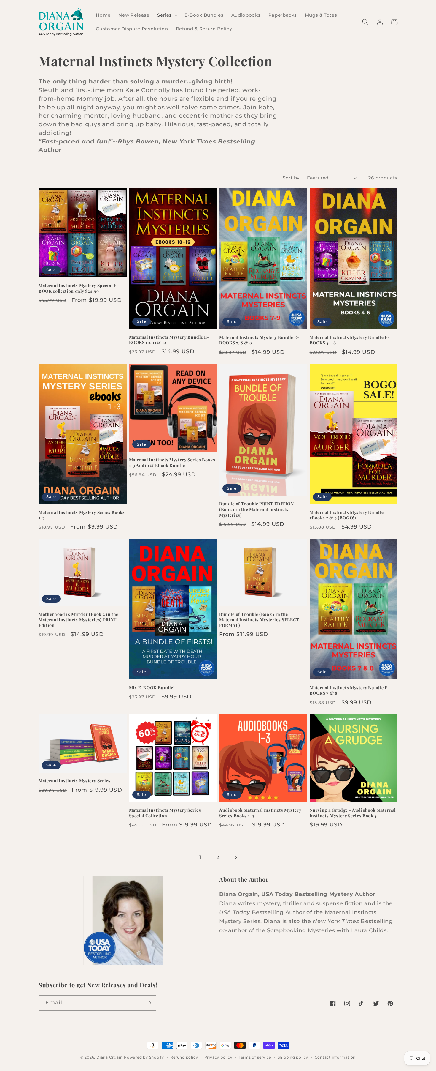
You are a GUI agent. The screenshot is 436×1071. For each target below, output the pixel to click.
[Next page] (235, 857)
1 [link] (200, 857)
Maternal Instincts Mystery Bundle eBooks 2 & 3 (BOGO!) (347, 515)
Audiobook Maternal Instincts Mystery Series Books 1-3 (260, 812)
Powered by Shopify (144, 1057)
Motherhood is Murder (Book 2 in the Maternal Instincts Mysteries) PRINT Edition (78, 620)
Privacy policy (218, 1057)
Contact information (335, 1057)
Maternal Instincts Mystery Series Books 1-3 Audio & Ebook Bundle (172, 462)
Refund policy (184, 1057)
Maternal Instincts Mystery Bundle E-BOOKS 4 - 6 (350, 340)
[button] (167, 15)
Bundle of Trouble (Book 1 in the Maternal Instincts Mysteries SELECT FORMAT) (259, 620)
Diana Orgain (109, 1057)
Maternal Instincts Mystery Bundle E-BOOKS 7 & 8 (350, 690)
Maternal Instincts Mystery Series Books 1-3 (82, 515)
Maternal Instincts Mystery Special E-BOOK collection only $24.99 (79, 288)
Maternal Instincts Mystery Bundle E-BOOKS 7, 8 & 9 (259, 340)
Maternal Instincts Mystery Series (75, 780)
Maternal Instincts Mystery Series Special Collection (165, 812)
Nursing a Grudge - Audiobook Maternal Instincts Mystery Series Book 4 (353, 812)
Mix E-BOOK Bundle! (152, 687)
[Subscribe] (148, 1003)
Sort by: (291, 178)
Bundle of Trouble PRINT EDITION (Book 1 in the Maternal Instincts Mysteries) (256, 509)
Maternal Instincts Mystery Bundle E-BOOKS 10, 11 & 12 (169, 340)
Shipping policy (293, 1057)
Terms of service (255, 1057)
